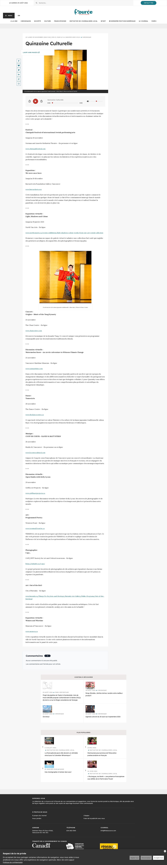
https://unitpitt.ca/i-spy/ (35, 564)
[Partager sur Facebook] (19, 61)
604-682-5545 (71, 831)
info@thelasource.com (108, 831)
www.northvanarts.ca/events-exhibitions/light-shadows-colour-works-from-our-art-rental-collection (64, 233)
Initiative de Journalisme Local (83, 21)
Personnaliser (146, 858)
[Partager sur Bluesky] (19, 65)
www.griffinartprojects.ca (35, 493)
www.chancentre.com (34, 331)
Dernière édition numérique (123, 21)
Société (37, 21)
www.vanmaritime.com (34, 369)
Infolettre (148, 3)
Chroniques (26, 21)
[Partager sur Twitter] (19, 70)
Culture (47, 21)
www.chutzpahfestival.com (35, 149)
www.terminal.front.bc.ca (35, 528)
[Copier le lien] (19, 79)
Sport (103, 21)
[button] (9, 15)
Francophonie (60, 21)
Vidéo (153, 21)
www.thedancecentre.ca (35, 415)
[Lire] (35, 101)
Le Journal (143, 21)
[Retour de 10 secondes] (29, 101)
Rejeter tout (134, 858)
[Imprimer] (19, 84)
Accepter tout (158, 858)
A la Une (14, 21)
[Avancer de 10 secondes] (41, 101)
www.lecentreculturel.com (35, 453)
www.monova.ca (32, 631)
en (19, 15)
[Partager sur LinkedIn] (19, 74)
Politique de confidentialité (13, 862)
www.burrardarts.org (34, 189)
